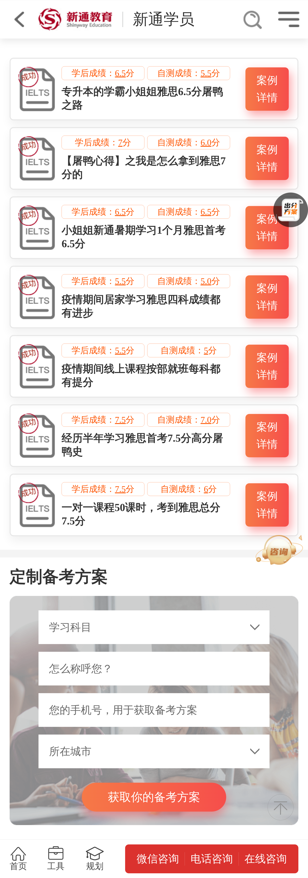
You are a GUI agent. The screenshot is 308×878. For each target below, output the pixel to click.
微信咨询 (158, 859)
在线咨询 (265, 859)
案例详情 (267, 88)
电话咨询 (212, 859)
